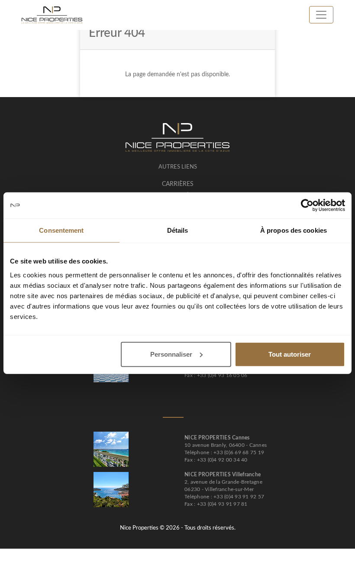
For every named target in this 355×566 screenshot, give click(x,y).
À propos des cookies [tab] (293, 230)
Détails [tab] (177, 230)
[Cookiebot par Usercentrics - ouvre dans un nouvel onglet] (307, 205)
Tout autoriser (289, 354)
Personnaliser (171, 354)
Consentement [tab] (61, 230)
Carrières (178, 184)
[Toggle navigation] (321, 14)
